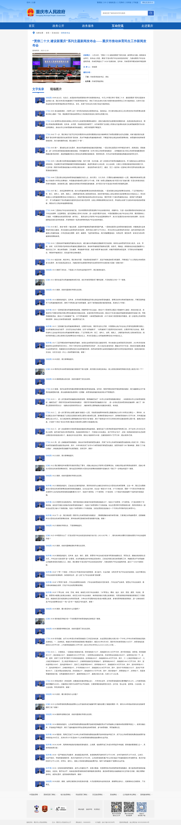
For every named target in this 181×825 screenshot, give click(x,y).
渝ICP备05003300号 (108, 822)
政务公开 (58, 25)
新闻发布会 (65, 33)
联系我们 (97, 809)
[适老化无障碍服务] (60, 808)
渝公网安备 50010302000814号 (139, 822)
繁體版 (99, 2)
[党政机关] (45, 809)
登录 (28, 2)
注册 (33, 2)
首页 (32, 25)
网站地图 (81, 809)
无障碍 (121, 2)
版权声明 (89, 809)
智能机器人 (113, 2)
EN (105, 2)
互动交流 (117, 25)
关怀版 (128, 2)
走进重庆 (147, 25)
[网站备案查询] (36, 809)
